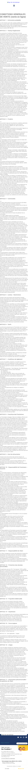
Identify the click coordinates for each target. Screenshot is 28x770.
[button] (14, 5)
